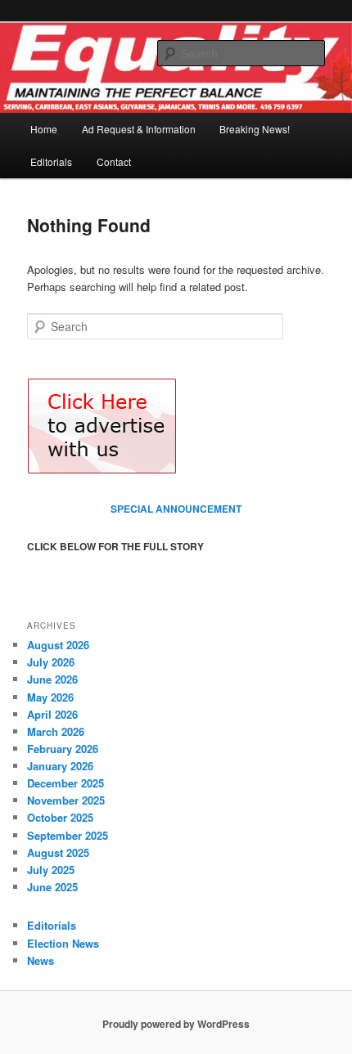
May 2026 (50, 697)
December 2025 (65, 783)
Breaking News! (254, 129)
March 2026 (55, 731)
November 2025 (66, 800)
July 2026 (50, 662)
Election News (63, 943)
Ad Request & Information (139, 129)
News (40, 960)
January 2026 (60, 766)
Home (43, 129)
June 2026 (52, 679)
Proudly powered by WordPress (176, 1023)
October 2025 (60, 817)
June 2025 (52, 887)
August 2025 (58, 852)
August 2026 (58, 645)
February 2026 (62, 748)
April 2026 (52, 714)
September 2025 (67, 835)
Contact (114, 161)
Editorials (51, 161)
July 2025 (50, 869)
